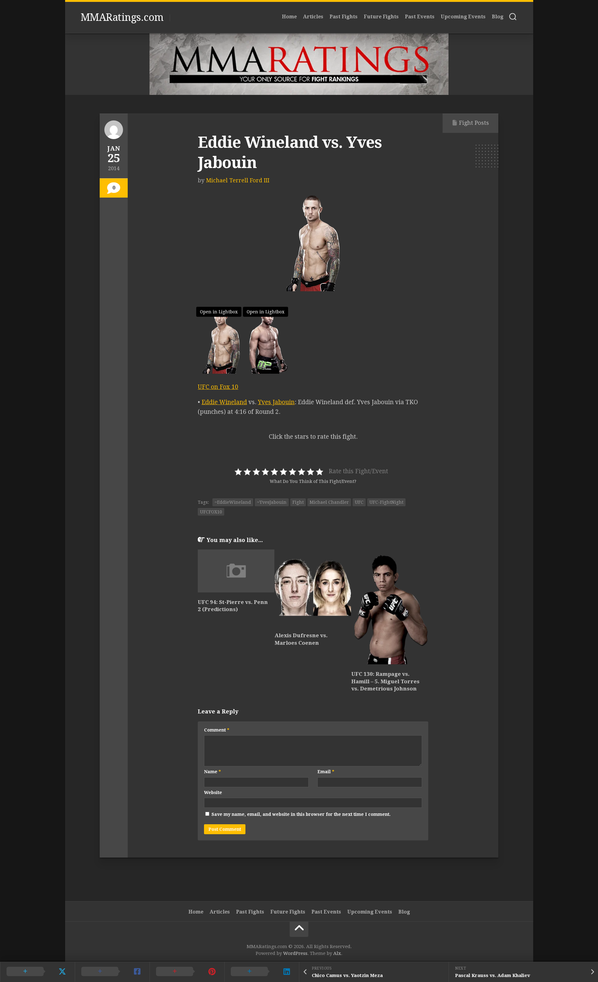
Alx (337, 953)
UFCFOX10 (211, 511)
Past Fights (344, 17)
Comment (216, 729)
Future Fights (381, 17)
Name (212, 771)
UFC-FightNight (386, 502)
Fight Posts (474, 122)
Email (325, 771)
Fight (298, 502)
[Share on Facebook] (112, 972)
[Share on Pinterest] (187, 972)
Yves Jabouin (276, 402)
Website (213, 792)
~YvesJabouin (272, 502)
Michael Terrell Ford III (237, 180)
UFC (359, 502)
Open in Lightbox (219, 311)
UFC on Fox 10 (218, 386)
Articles (313, 17)
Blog (497, 17)
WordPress (295, 953)
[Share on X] (37, 972)
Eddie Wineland (224, 402)
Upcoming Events (463, 17)
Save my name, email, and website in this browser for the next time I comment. (301, 814)
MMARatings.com (122, 17)
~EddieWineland (233, 502)
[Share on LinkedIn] (261, 972)
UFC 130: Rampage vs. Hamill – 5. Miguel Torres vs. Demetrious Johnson (385, 681)
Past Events (419, 17)
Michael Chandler (329, 502)
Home (289, 17)
